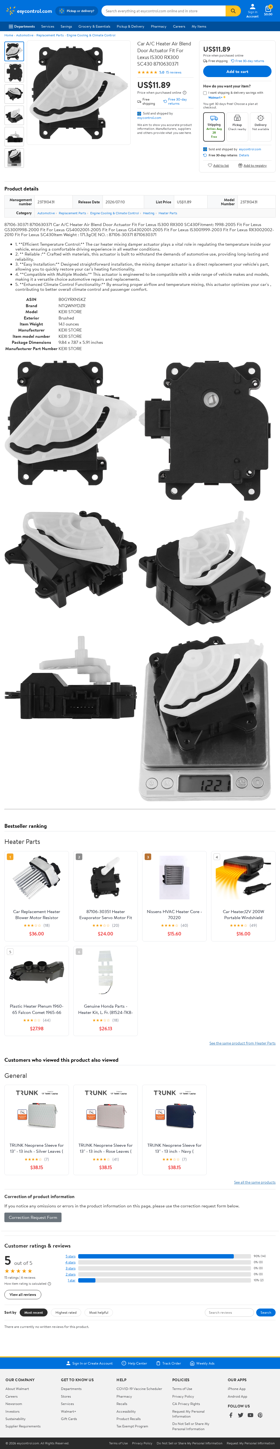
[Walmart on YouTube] (250, 1415)
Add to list (221, 165)
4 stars (70, 1262)
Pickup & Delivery (130, 26)
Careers (179, 26)
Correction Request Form (33, 1217)
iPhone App (237, 1388)
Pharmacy (159, 26)
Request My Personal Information (188, 1414)
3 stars (70, 1268)
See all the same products (255, 1182)
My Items (199, 26)
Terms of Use (182, 1388)
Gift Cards (69, 1418)
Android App (237, 1396)
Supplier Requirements (22, 1426)
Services (47, 26)
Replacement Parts (50, 35)
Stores (66, 1396)
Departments (24, 26)
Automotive (24, 35)
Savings (66, 26)
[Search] (233, 10)
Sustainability (15, 1418)
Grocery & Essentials (94, 26)
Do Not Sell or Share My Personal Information (190, 1426)
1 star (71, 1280)
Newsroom (13, 1403)
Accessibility (126, 1411)
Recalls (121, 1403)
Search (266, 1312)
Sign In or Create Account (92, 1363)
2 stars (70, 1274)
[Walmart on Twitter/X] (241, 1415)
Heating (148, 213)
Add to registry (255, 165)
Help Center (137, 1363)
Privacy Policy (183, 1396)
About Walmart (17, 1388)
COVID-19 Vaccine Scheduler (139, 1388)
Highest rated (66, 1312)
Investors (12, 1411)
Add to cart (237, 71)
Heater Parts (168, 213)
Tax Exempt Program (132, 1426)
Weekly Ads (205, 1363)
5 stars (70, 1256)
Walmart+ (68, 1411)
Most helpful (98, 1312)
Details (244, 155)
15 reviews (173, 72)
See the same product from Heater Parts (242, 1043)
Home (8, 35)
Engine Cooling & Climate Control (91, 35)
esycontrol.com (149, 117)
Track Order (171, 1363)
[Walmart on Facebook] (231, 1415)
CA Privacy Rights (186, 1403)
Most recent (33, 1312)
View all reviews (23, 1294)
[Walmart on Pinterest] (260, 1415)
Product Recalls (128, 1418)
